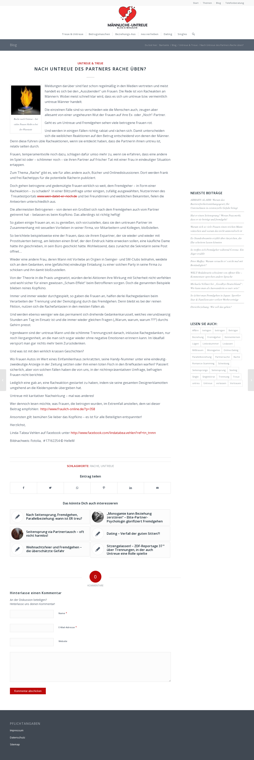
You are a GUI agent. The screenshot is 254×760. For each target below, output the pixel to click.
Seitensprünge (200, 370)
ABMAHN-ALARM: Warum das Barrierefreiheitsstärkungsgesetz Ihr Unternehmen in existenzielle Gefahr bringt (214, 204)
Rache (94, 466)
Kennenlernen (232, 337)
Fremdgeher (214, 337)
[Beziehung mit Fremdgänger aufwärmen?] (3, 380)
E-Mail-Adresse (68, 627)
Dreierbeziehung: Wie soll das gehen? (211, 307)
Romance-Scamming (203, 363)
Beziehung (198, 337)
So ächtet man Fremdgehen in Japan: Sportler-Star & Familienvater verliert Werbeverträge (215, 297)
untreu (196, 383)
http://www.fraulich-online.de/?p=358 (67, 409)
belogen (206, 330)
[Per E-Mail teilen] (157, 487)
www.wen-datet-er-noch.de (57, 196)
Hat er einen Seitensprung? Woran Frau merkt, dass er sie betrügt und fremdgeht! (215, 217)
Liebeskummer (211, 343)
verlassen (221, 383)
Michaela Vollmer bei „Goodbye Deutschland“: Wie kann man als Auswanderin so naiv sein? (216, 286)
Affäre (195, 330)
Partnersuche (222, 356)
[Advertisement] (217, 120)
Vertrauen (235, 383)
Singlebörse (208, 376)
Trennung (224, 376)
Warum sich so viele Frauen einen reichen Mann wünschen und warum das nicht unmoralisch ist (216, 228)
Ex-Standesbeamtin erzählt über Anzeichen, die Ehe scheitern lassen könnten (216, 240)
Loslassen (228, 343)
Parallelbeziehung (202, 356)
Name (63, 613)
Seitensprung (219, 370)
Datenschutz (17, 737)
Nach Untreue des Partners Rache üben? (90, 69)
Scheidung (223, 363)
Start (195, 2)
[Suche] (192, 34)
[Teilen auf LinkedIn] (130, 487)
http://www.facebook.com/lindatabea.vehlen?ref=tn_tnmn (113, 433)
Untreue (107, 466)
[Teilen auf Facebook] (23, 487)
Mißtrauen (197, 350)
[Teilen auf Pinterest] (104, 487)
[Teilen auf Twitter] (50, 487)
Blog (218, 2)
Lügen (195, 343)
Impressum (16, 730)
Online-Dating (231, 350)
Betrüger (233, 330)
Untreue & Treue (90, 63)
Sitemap (15, 744)
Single (195, 376)
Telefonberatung (234, 2)
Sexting (233, 370)
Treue (236, 376)
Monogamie (213, 350)
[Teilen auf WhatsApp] (77, 487)
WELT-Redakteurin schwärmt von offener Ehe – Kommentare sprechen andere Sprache (216, 274)
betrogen (220, 330)
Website (63, 641)
